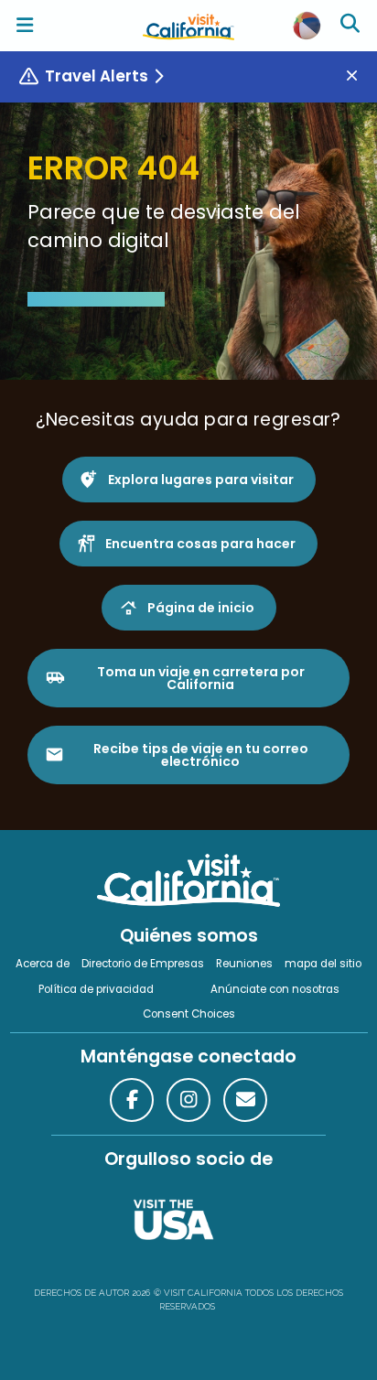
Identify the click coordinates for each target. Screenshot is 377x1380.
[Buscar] (352, 25)
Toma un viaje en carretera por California (201, 678)
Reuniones (244, 963)
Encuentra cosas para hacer (200, 543)
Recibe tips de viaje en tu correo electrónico (200, 755)
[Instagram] (188, 1100)
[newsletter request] (245, 1100)
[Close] (358, 76)
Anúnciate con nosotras (274, 989)
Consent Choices (189, 1014)
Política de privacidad (96, 989)
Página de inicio (200, 607)
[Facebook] (132, 1100)
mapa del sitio (323, 963)
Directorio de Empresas (142, 963)
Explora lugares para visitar (201, 479)
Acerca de (43, 963)
